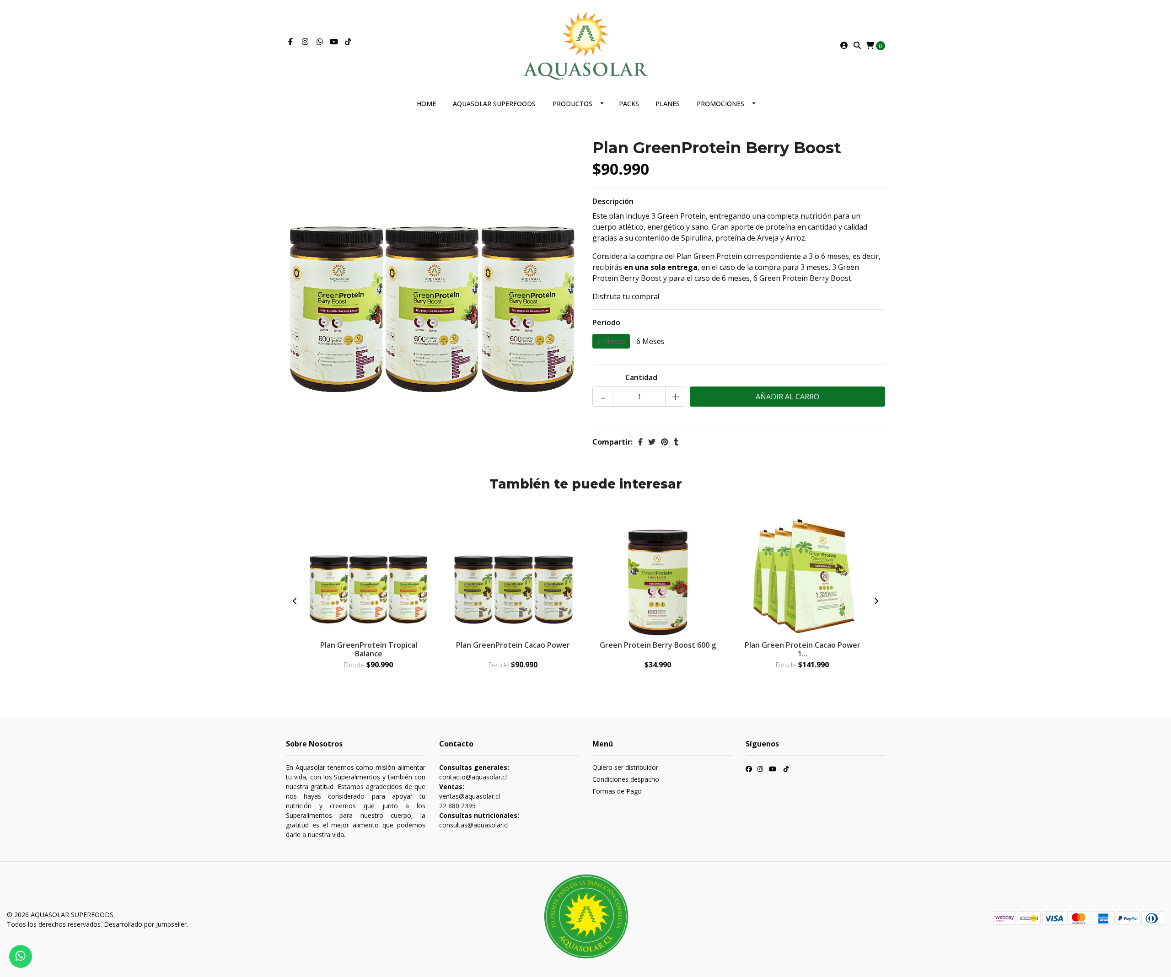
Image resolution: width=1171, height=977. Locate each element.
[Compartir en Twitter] (651, 442)
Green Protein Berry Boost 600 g (658, 645)
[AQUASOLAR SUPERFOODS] (585, 44)
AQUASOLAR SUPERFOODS (494, 103)
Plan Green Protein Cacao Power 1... (802, 649)
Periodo (606, 322)
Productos (572, 103)
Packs (629, 103)
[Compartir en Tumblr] (676, 442)
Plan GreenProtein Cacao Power (513, 645)
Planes (667, 103)
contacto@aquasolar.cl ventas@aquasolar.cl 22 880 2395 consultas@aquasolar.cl (479, 796)
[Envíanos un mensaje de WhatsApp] (20, 956)
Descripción (613, 201)
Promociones (720, 103)
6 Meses (650, 341)
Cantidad (641, 377)
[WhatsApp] (319, 42)
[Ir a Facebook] (290, 42)
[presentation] (295, 601)
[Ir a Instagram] (305, 42)
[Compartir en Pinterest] (664, 442)
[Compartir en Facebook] (640, 442)
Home (426, 103)
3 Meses (611, 341)
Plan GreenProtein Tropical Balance (368, 649)
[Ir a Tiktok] (348, 42)
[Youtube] (334, 42)
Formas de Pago (617, 791)
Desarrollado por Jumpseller (145, 924)
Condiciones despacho (625, 779)
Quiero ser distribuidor (625, 767)
